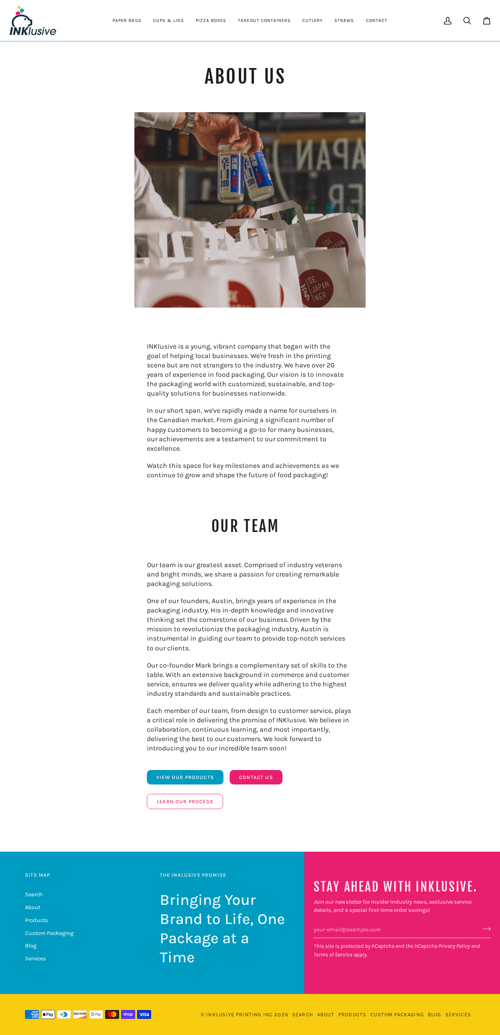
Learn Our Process (185, 801)
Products (36, 920)
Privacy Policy (454, 946)
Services (35, 958)
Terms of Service (333, 954)
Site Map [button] (37, 875)
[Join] (484, 928)
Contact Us (256, 777)
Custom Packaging (49, 933)
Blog (30, 945)
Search (34, 894)
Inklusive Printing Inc (239, 1014)
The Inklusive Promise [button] (193, 875)
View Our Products (185, 777)
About (32, 907)
